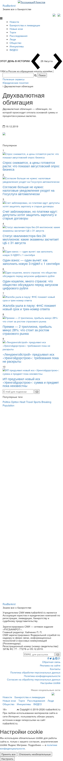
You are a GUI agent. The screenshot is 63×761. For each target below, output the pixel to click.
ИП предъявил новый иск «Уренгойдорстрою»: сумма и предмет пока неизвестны (31, 382)
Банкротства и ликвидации (25, 25)
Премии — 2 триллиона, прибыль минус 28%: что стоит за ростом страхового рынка (27, 330)
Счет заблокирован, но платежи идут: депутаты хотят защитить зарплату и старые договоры (30, 215)
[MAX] (54, 14)
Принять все (8, 754)
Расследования (18, 35)
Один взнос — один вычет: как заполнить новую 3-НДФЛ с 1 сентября (31, 262)
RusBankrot (9, 5)
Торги (13, 32)
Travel (29, 402)
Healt (22, 402)
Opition (15, 402)
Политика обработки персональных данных (35, 672)
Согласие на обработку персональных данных (33, 679)
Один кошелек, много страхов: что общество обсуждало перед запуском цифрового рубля (30, 284)
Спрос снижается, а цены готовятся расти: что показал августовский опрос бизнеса (31, 166)
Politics (6, 402)
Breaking (46, 402)
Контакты (55, 669)
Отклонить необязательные (35, 754)
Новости (14, 21)
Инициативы (17, 46)
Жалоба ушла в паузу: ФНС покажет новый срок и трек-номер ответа (29, 307)
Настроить (7, 758)
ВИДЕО (14, 50)
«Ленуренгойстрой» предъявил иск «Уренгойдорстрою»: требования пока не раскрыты (31, 358)
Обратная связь (51, 662)
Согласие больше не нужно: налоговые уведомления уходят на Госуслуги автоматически (28, 190)
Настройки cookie (50, 683)
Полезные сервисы (13, 79)
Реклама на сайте (50, 665)
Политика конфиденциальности (42, 676)
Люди (13, 39)
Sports (37, 402)
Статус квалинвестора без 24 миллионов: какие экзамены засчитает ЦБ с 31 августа (31, 239)
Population (8, 405)
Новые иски (16, 28)
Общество (15, 42)
